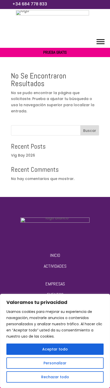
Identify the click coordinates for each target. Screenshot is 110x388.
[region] (55, 341)
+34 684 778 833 (29, 4)
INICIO (55, 255)
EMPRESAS (55, 284)
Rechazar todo (55, 377)
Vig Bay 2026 (23, 155)
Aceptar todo (55, 349)
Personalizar (55, 363)
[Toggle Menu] (100, 41)
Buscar (89, 130)
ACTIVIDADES (55, 266)
